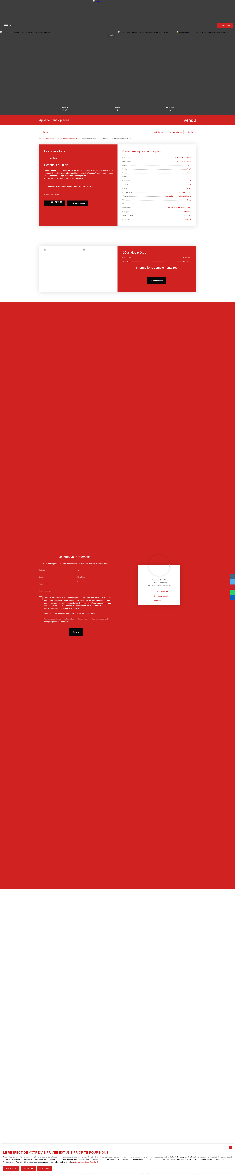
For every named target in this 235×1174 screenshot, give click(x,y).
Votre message (45, 591)
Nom (79, 570)
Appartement (51, 138)
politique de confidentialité (58, 622)
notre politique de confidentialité (85, 1162)
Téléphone (81, 577)
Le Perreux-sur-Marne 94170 (69, 138)
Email (41, 577)
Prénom (42, 570)
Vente (41, 138)
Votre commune (45, 584)
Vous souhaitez (81, 582)
